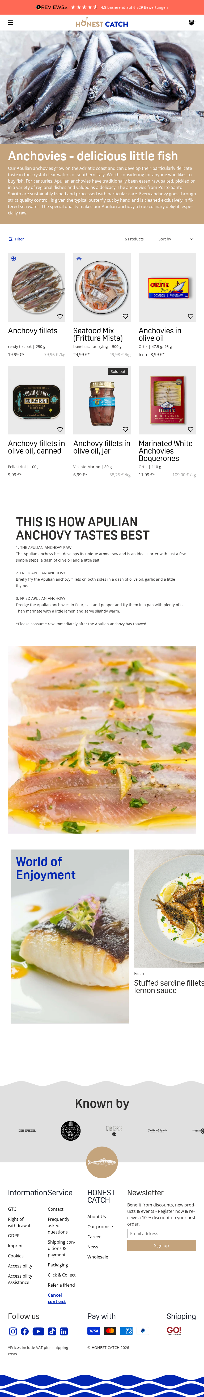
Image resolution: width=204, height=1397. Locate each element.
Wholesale (97, 1257)
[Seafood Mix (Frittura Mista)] (102, 287)
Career (94, 1237)
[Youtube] (38, 1331)
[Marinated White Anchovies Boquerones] (167, 400)
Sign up (161, 1245)
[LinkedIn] (64, 1331)
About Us (96, 1216)
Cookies (16, 1256)
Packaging (58, 1265)
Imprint (15, 1246)
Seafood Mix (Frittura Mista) (98, 334)
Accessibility (20, 1266)
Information (22, 1193)
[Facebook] (25, 1331)
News (92, 1247)
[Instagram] (13, 1331)
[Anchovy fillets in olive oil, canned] (36, 400)
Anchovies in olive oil (160, 334)
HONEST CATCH (101, 1197)
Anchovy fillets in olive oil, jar (101, 447)
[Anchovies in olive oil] (167, 287)
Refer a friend (61, 1285)
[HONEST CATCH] (102, 23)
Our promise (100, 1227)
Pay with (101, 1317)
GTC (12, 1209)
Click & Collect (62, 1275)
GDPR (14, 1236)
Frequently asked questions (58, 1225)
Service (60, 1193)
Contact (55, 1209)
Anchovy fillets (32, 330)
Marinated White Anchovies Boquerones (166, 450)
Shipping (181, 1317)
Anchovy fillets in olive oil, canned (36, 447)
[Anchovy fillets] (36, 287)
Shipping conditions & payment (61, 1248)
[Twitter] (52, 1331)
